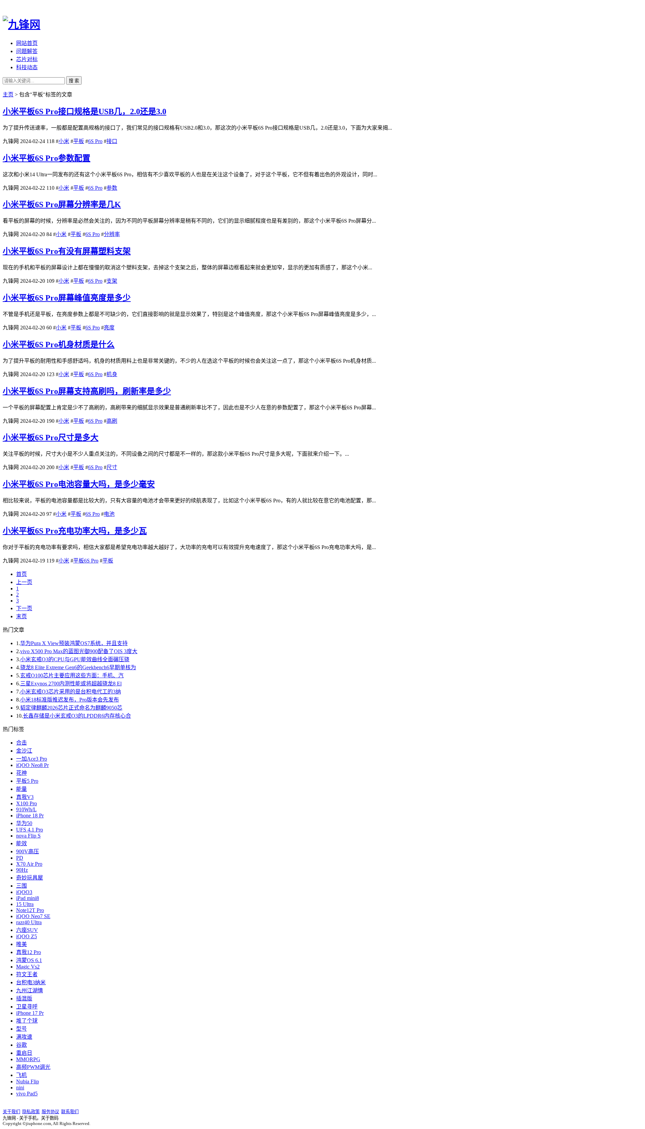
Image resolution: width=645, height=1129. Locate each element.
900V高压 (27, 851)
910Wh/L (26, 809)
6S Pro (95, 141)
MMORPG (28, 1059)
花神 (21, 773)
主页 (8, 94)
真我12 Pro (28, 952)
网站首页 (27, 43)
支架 (111, 281)
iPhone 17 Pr (30, 1013)
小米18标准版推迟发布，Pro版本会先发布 (69, 700)
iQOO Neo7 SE (33, 916)
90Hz (22, 870)
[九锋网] (21, 24)
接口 (111, 141)
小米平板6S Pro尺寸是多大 (50, 437)
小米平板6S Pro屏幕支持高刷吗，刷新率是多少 (87, 391)
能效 (21, 843)
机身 (111, 374)
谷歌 (21, 1045)
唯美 (21, 944)
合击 (21, 743)
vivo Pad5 (27, 1093)
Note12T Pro (30, 910)
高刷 (111, 421)
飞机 (21, 1075)
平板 (78, 141)
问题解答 (27, 51)
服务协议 (50, 1111)
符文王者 (27, 974)
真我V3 (25, 797)
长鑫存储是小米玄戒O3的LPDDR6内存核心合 (77, 716)
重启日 (24, 1053)
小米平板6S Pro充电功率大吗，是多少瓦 (75, 531)
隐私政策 (31, 1111)
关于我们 (11, 1111)
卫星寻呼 (27, 1006)
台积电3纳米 (31, 982)
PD (19, 858)
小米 (63, 141)
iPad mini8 (27, 898)
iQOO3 (24, 892)
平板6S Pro (85, 560)
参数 (111, 188)
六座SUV (27, 930)
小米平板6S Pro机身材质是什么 (59, 344)
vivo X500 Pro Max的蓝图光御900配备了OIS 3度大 (78, 651)
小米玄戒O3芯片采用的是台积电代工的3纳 (70, 691)
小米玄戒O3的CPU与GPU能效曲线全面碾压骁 (74, 659)
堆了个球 (27, 1021)
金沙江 (24, 751)
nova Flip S (28, 836)
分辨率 (112, 234)
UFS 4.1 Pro (29, 829)
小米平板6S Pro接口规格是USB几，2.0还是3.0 (84, 111)
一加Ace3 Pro (31, 759)
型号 (21, 1029)
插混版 (24, 998)
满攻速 (24, 1037)
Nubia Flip (27, 1081)
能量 (21, 789)
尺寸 (111, 467)
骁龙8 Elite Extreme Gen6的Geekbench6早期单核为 (78, 667)
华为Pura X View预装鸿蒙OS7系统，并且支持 (74, 643)
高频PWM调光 (33, 1067)
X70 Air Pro (29, 864)
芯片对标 (27, 59)
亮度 (109, 327)
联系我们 (70, 1111)
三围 (21, 886)
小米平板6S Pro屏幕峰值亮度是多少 (67, 297)
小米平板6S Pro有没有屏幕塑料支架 (67, 251)
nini (20, 1087)
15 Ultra (25, 904)
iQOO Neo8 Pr (32, 765)
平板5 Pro (27, 781)
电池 (109, 514)
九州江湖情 (29, 990)
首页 (21, 574)
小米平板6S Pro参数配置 (46, 158)
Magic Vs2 (28, 966)
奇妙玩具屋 (29, 877)
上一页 (24, 582)
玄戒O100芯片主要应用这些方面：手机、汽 (72, 675)
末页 (21, 616)
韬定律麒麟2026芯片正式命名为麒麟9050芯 (71, 708)
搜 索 (74, 80)
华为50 (24, 823)
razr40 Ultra (29, 922)
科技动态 (27, 67)
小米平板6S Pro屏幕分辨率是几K (62, 204)
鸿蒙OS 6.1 (29, 960)
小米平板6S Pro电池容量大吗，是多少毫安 (79, 484)
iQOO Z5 (26, 936)
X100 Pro (26, 803)
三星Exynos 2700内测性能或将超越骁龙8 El (71, 683)
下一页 (24, 608)
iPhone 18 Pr (30, 815)
